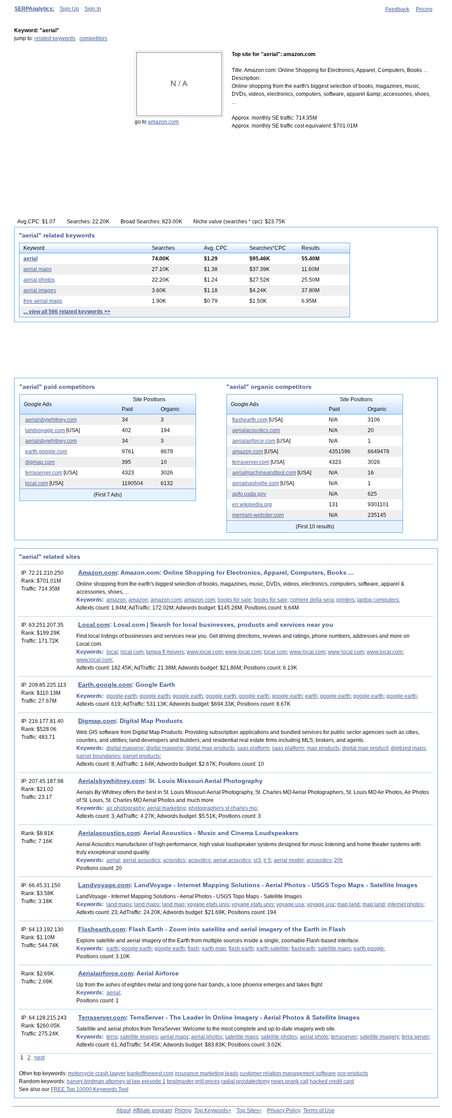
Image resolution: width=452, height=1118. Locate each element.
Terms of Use (319, 1110)
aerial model (289, 860)
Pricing (424, 9)
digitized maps (408, 748)
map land (348, 904)
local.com (36, 483)
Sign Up (69, 9)
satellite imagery (379, 1037)
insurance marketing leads (206, 1073)
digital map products (210, 748)
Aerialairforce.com (105, 973)
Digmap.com (97, 720)
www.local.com (204, 652)
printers (345, 600)
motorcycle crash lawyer (97, 1073)
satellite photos (279, 1037)
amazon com (199, 600)
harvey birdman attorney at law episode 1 (116, 1081)
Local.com (93, 624)
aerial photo (314, 1037)
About (124, 1110)
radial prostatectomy (245, 1081)
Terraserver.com (102, 1017)
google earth (121, 696)
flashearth (303, 948)
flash (193, 948)
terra (111, 1037)
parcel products (141, 756)
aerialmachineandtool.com (264, 473)
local (112, 652)
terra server (415, 1037)
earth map (214, 948)
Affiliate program (152, 1110)
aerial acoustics (141, 860)
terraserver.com (43, 473)
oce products (352, 1073)
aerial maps (37, 269)
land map (173, 904)
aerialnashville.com (255, 483)
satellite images (139, 1037)
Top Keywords (211, 1110)
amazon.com (163, 122)
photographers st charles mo (222, 808)
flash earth (241, 948)
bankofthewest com (150, 1073)
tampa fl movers (165, 652)
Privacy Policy (284, 1110)
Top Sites (248, 1110)
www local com (243, 652)
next (39, 1057)
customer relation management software (288, 1073)
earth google (369, 948)
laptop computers (378, 600)
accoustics (318, 860)
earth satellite (272, 948)
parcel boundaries (98, 756)
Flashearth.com (101, 929)
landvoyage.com (45, 430)
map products (323, 748)
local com (132, 652)
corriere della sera (312, 600)
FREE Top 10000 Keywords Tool (89, 1089)
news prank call (290, 1081)
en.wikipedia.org (252, 504)
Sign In (92, 9)
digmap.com (40, 462)
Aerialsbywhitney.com (111, 780)
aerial (30, 259)
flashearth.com (249, 420)
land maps (119, 904)
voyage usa (290, 904)
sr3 (257, 860)
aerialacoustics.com (256, 430)
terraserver (344, 1037)
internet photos (405, 904)
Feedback (397, 9)
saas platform (253, 748)
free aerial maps (42, 301)
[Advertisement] (69, 105)
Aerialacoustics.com (108, 832)
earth (311, 696)
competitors (93, 38)
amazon (116, 600)
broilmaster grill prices (193, 1081)
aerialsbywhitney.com (51, 420)
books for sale (234, 600)
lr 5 (267, 860)
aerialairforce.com (253, 441)
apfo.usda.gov (249, 494)
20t (338, 860)
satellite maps (334, 948)
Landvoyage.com (104, 884)
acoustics (174, 860)
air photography (125, 808)
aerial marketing (166, 808)
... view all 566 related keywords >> (66, 312)
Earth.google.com (105, 684)
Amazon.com (97, 572)
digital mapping (124, 748)
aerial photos (39, 280)
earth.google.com (46, 451)
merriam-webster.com (258, 515)
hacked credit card (332, 1081)
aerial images (39, 290)
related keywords (54, 38)
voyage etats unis (208, 904)
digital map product (365, 748)
